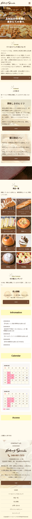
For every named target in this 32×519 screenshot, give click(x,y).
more (16, 128)
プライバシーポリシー (16, 509)
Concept (16, 77)
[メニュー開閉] (29, 3)
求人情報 (16, 501)
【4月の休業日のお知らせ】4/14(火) (13, 341)
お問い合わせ (16, 505)
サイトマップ (16, 513)
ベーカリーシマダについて (16, 494)
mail (16, 483)
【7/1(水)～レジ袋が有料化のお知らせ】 (14, 323)
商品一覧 (16, 497)
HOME (16, 490)
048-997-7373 (17, 455)
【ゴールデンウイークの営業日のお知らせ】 (15, 336)
